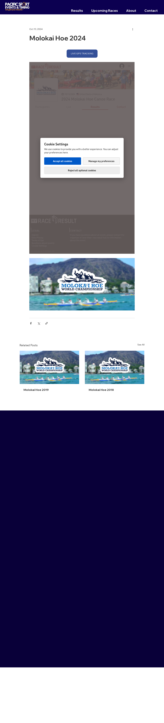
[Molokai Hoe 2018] (114, 367)
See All (140, 344)
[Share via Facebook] (30, 323)
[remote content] (82, 158)
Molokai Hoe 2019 (36, 390)
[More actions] (133, 29)
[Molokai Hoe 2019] (49, 367)
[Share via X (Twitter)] (38, 323)
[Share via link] (46, 323)
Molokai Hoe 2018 (101, 390)
